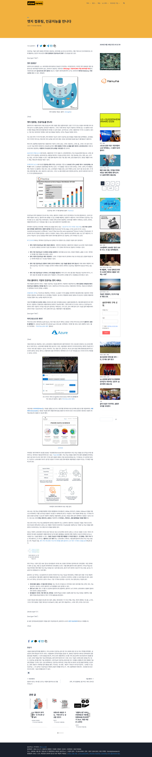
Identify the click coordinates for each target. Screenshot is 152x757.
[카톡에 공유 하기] (44, 45)
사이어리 (60, 448)
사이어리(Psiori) (38, 408)
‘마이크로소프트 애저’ (42, 326)
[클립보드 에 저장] (54, 45)
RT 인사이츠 (30, 240)
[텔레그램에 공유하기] (48, 45)
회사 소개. (43, 747)
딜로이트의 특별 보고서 (34, 153)
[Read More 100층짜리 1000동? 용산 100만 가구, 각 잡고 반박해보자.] (110, 238)
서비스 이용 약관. (73, 753)
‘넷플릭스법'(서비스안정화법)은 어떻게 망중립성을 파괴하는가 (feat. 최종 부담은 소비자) (82, 717)
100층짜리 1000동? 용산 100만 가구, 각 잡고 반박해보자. (110, 248)
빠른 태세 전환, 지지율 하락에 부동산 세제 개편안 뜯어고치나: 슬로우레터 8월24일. (109, 172)
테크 (28, 17)
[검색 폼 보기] (124, 3)
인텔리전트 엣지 (31, 293)
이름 (103, 318)
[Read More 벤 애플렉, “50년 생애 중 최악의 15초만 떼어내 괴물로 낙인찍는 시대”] (110, 260)
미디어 (104, 267)
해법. (99, 3)
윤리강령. (104, 753)
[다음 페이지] (88, 715)
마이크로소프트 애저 (68, 399)
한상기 (29, 25)
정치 (101, 143)
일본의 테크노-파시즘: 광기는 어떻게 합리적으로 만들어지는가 (42, 681)
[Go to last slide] (32, 715)
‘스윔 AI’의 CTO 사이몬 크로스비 (71, 227)
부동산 (101, 354)
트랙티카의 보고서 (32, 164)
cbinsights (67, 112)
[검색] (116, 419)
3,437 (110, 188)
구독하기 (106, 332)
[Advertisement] (110, 100)
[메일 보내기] (51, 45)
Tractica (70, 211)
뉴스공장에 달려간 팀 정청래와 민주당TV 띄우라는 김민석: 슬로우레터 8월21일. (110, 381)
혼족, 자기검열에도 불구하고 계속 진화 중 (82, 680)
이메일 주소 (105, 310)
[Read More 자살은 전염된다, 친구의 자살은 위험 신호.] (110, 284)
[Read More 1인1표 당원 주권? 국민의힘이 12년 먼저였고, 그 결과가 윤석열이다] (110, 136)
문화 (101, 267)
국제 (101, 401)
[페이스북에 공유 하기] (37, 45)
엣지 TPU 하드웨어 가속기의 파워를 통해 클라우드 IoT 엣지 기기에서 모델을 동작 (63, 541)
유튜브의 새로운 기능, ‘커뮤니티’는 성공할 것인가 (60, 714)
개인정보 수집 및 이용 (112, 326)
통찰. (101, 245)
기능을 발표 (56, 455)
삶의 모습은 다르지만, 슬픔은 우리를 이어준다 (109, 405)
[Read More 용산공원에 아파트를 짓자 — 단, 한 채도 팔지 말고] (110, 347)
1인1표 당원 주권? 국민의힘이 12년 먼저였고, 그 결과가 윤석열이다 (110, 147)
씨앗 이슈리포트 (73, 621)
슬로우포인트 (103, 292)
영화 (107, 267)
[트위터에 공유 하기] (41, 45)
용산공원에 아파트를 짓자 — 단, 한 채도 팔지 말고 (109, 358)
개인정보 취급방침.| (95, 753)
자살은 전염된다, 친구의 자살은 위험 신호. (109, 295)
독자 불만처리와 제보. (114, 753)
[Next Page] (117, 188)
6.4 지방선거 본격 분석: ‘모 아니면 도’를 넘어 (38, 714)
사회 (107, 292)
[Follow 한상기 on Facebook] (28, 672)
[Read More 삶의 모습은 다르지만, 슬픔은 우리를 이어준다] (110, 394)
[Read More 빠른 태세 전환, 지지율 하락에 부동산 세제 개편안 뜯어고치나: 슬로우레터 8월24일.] (110, 160)
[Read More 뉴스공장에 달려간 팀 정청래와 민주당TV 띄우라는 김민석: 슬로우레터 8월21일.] (110, 369)
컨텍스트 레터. (103, 168)
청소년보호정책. (84, 753)
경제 (104, 245)
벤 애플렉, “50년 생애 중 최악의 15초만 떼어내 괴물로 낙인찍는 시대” (110, 272)
